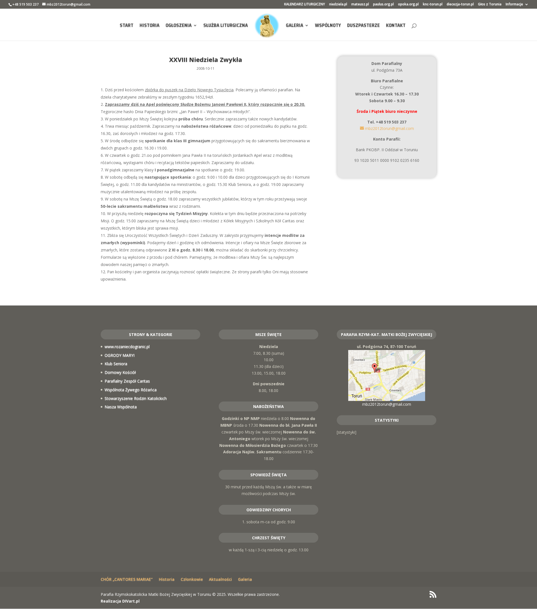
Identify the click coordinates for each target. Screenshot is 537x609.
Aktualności (220, 579)
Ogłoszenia (179, 26)
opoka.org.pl (408, 4)
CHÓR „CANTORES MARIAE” (127, 579)
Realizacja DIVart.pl (120, 601)
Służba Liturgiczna (225, 26)
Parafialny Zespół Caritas (127, 381)
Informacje (514, 4)
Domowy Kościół (120, 372)
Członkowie (192, 579)
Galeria (294, 26)
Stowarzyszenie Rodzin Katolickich (136, 398)
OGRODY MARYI (120, 355)
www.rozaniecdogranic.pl (127, 346)
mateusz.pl (360, 4)
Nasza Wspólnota (121, 406)
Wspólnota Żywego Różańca (131, 389)
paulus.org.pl (383, 4)
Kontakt (396, 26)
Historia (149, 26)
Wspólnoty (328, 26)
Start (126, 26)
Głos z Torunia (489, 4)
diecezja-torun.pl (460, 4)
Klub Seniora (116, 363)
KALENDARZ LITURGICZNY (304, 4)
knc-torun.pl (432, 4)
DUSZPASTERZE (363, 26)
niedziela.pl (338, 4)
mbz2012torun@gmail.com (386, 404)
